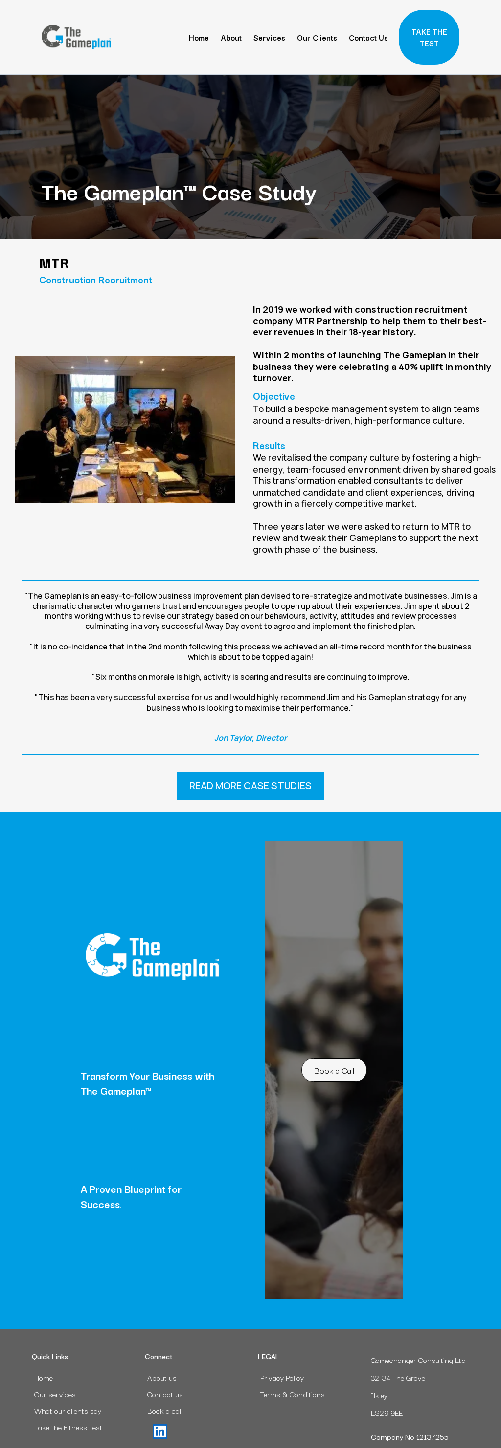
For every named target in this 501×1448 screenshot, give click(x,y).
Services (269, 37)
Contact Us (368, 37)
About (231, 37)
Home (199, 37)
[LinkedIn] (160, 1431)
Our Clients (317, 37)
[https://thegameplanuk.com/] (76, 37)
